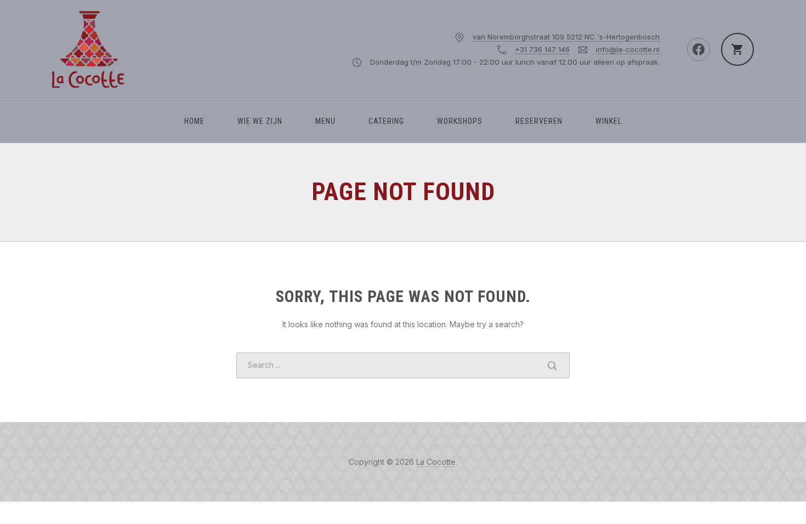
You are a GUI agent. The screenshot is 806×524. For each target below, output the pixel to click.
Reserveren (539, 121)
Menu (325, 121)
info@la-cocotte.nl (628, 49)
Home (194, 121)
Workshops (460, 121)
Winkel (608, 121)
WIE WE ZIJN (259, 121)
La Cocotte (436, 461)
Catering (386, 121)
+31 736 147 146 (542, 49)
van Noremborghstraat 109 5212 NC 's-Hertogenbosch (566, 36)
